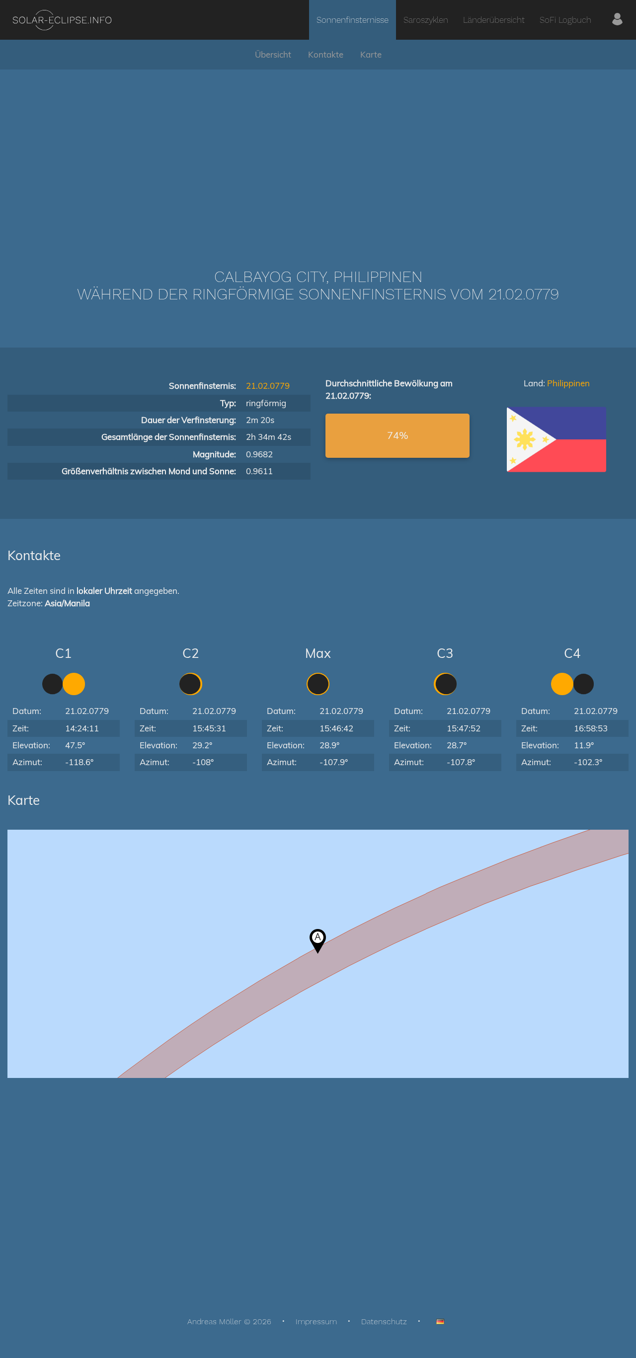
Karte (371, 54)
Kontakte (325, 54)
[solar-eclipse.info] (61, 20)
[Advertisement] (318, 153)
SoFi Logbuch (565, 20)
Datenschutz (384, 1321)
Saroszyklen (425, 20)
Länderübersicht (494, 20)
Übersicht (273, 54)
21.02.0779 (268, 385)
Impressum (316, 1321)
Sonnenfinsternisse (353, 20)
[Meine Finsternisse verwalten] (617, 20)
